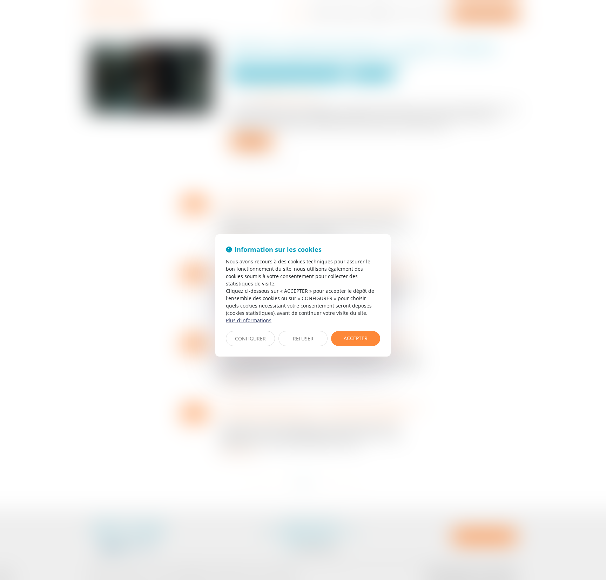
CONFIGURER (250, 338)
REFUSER (303, 338)
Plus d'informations (248, 320)
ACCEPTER (356, 338)
